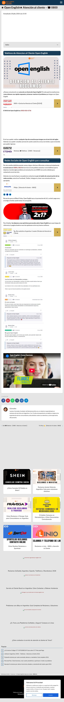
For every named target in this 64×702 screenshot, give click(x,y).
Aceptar (51, 695)
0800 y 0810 (18, 167)
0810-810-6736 (26, 110)
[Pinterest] (8, 401)
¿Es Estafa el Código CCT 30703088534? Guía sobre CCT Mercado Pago (24, 650)
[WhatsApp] (12, 401)
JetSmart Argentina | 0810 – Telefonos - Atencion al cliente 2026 (22, 654)
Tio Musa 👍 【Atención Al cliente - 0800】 (50, 425)
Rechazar (34, 695)
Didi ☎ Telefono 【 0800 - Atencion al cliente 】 (15, 425)
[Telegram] (26, 401)
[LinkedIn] (22, 401)
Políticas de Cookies (18, 692)
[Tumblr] (17, 401)
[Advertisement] (32, 28)
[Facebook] (3, 401)
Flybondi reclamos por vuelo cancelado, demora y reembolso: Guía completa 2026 (26, 657)
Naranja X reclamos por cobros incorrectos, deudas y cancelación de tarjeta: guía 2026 (27, 664)
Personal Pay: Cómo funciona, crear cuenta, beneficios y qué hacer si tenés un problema (28, 660)
